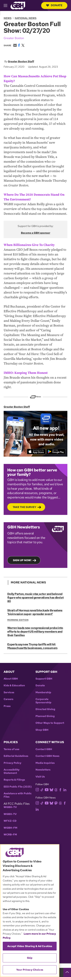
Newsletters (43, 769)
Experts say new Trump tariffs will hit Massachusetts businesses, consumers (32, 646)
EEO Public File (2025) (18, 786)
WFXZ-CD (10, 820)
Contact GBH (44, 749)
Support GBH (44, 678)
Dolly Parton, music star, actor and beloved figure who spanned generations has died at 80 (35, 597)
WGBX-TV (10, 814)
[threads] (56, 790)
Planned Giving (45, 716)
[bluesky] (51, 790)
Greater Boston (14, 38)
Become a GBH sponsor (35, 232)
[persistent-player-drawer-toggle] (67, 972)
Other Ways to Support (50, 722)
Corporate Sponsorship (43, 701)
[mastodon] (56, 803)
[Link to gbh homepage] (18, 5)
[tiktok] (42, 790)
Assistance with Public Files (18, 795)
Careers (8, 699)
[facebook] (60, 790)
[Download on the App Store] (36, 451)
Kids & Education (14, 685)
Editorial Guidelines (16, 756)
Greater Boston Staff (21, 61)
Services (9, 692)
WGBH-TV (10, 807)
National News (25, 18)
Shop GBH (42, 729)
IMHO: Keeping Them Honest (26, 373)
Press (7, 706)
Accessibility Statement (11, 771)
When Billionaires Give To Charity (29, 245)
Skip (30, 957)
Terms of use (11, 749)
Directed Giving (45, 709)
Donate (56, 5)
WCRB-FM (10, 834)
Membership (43, 692)
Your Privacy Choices (29, 969)
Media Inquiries (45, 762)
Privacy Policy (12, 762)
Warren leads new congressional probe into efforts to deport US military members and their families (35, 631)
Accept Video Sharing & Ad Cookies (29, 946)
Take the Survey (24, 507)
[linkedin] (64, 790)
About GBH (11, 678)
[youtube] (46, 789)
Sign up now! (22, 560)
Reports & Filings (14, 779)
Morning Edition (17, 620)
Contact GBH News (47, 756)
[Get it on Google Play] (56, 451)
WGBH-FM (10, 827)
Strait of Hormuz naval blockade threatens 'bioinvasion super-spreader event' (34, 612)
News (7, 18)
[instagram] (37, 789)
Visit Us (40, 776)
